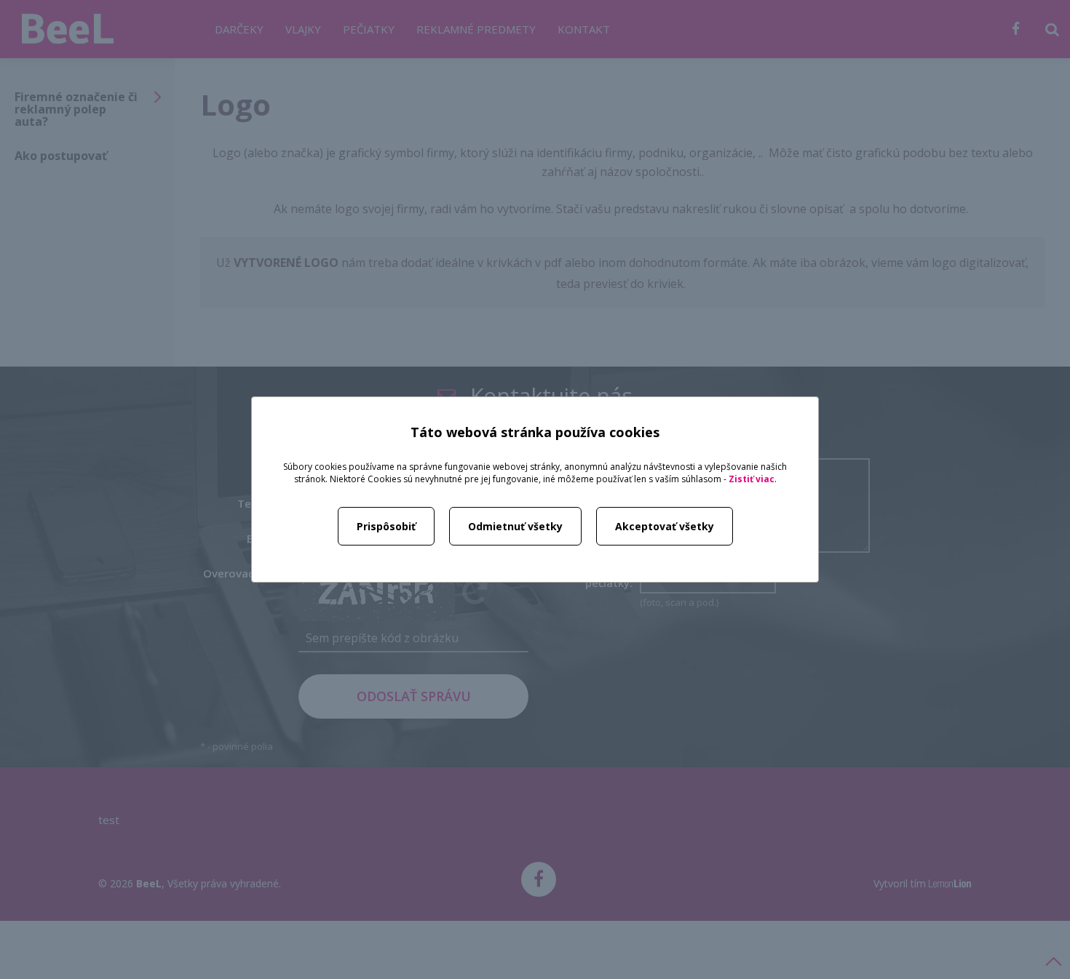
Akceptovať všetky (664, 526)
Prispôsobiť (386, 526)
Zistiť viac (751, 479)
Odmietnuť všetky (515, 526)
